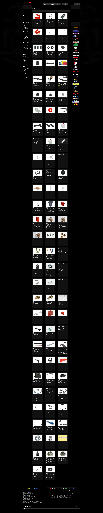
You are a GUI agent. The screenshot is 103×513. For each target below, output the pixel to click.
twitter (24, 508)
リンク (71, 4)
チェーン (24, 38)
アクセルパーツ (25, 36)
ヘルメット (25, 59)
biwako (76, 506)
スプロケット (25, 39)
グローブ (24, 61)
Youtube (31, 508)
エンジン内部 (25, 44)
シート (24, 26)
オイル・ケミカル (26, 68)
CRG (24, 11)
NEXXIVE (25, 77)
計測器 (24, 56)
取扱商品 (52, 4)
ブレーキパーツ (25, 37)
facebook (27, 508)
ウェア (24, 73)
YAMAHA (24, 19)
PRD (24, 18)
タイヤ (24, 40)
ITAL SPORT (25, 79)
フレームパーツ (25, 24)
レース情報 (65, 4)
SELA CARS (25, 13)
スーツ (24, 60)
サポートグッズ (25, 63)
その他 (24, 70)
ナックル (24, 29)
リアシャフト (25, 35)
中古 (24, 75)
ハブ (24, 34)
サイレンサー (25, 50)
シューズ (24, 62)
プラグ (24, 46)
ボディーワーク (25, 25)
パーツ (24, 74)
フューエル (25, 27)
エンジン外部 (25, 45)
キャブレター (25, 47)
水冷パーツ (25, 51)
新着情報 (46, 4)
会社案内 (77, 4)
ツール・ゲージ (25, 69)
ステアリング (25, 28)
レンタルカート (25, 12)
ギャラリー (58, 4)
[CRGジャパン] (27, 2)
